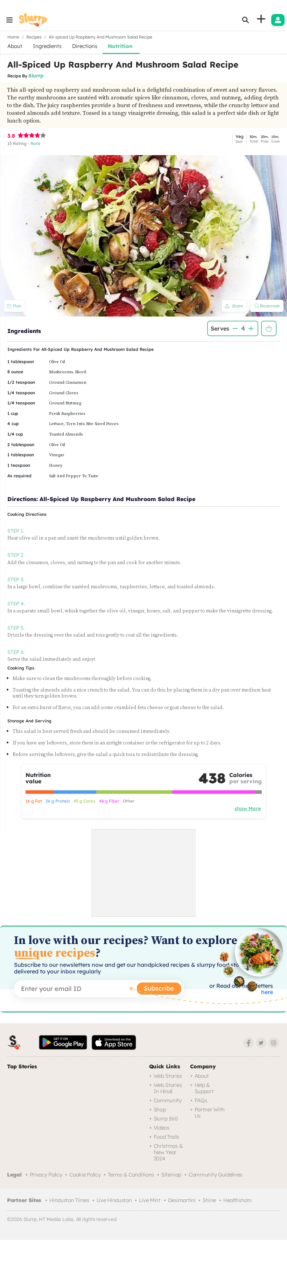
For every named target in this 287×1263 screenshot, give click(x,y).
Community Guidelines (215, 1174)
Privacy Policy (46, 1174)
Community (168, 1100)
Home (13, 37)
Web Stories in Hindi (168, 1088)
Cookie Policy (84, 1174)
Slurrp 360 (166, 1118)
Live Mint (149, 1200)
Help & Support (204, 1088)
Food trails (166, 1136)
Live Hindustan (114, 1200)
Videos (161, 1127)
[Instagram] (273, 1043)
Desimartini (182, 1200)
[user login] (278, 20)
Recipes (34, 37)
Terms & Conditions (131, 1174)
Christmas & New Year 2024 (168, 1152)
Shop (160, 1109)
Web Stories (168, 1076)
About (202, 1076)
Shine (209, 1200)
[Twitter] (261, 1043)
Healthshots (237, 1200)
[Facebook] (248, 1043)
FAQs (201, 1100)
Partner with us (210, 1112)
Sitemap (171, 1174)
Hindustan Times (69, 1200)
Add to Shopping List (268, 328)
